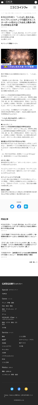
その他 (4, 327)
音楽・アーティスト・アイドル (9, 310)
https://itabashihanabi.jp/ (9, 120)
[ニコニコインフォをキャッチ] (26, 388)
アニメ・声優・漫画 (8, 302)
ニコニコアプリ (6, 346)
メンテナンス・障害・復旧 (10, 374)
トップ (2, 13)
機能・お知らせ (6, 371)
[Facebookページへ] (19, 388)
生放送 (4, 343)
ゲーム (4, 314)
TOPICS (4, 294)
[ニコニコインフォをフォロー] (11, 388)
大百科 (4, 352)
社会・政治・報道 (9, 13)
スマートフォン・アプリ (26, 339)
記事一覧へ (33, 262)
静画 (3, 340)
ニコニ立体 (5, 362)
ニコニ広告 (22, 336)
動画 (3, 336)
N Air (3, 359)
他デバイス (22, 343)
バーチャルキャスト (8, 356)
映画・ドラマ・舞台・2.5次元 (9, 323)
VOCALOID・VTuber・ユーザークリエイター (9, 318)
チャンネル (5, 349)
